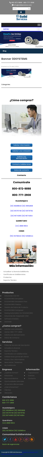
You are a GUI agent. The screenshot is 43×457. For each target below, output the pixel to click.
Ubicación (8, 393)
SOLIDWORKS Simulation (13, 299)
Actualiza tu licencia (12, 348)
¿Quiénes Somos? (11, 373)
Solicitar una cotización (13, 329)
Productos (7, 277)
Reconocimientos (11, 378)
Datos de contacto (11, 338)
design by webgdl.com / (30, 452)
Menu (6, 29)
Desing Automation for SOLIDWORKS (18, 313)
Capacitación (33, 373)
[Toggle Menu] (39, 25)
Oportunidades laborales (14, 381)
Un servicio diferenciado (13, 384)
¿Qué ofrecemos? (11, 387)
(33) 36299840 (16, 206)
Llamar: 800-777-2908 (13, 332)
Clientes (7, 390)
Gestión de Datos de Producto (16, 307)
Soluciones (8, 375)
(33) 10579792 (27, 211)
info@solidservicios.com (23, 5)
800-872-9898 (8, 400)
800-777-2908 (8, 403)
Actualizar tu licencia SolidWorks (16, 271)
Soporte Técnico (9, 280)
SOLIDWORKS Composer (14, 310)
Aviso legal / (20, 454)
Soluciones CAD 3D (11, 296)
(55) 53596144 (27, 236)
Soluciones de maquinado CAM (16, 316)
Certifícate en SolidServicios (14, 274)
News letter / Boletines (13, 362)
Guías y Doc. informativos (14, 359)
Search (14, 8)
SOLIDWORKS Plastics (12, 304)
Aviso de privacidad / (8, 454)
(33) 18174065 (15, 216)
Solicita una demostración (14, 335)
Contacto (32, 378)
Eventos (31, 375)
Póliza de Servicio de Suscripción (17, 345)
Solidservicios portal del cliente (16, 357)
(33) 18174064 (27, 216)
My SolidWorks (10, 365)
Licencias (8, 322)
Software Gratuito (11, 319)
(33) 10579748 (16, 211)
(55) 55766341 (15, 236)
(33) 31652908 (27, 206)
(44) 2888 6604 (21, 226)
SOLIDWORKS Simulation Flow (15, 301)
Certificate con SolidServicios (15, 354)
